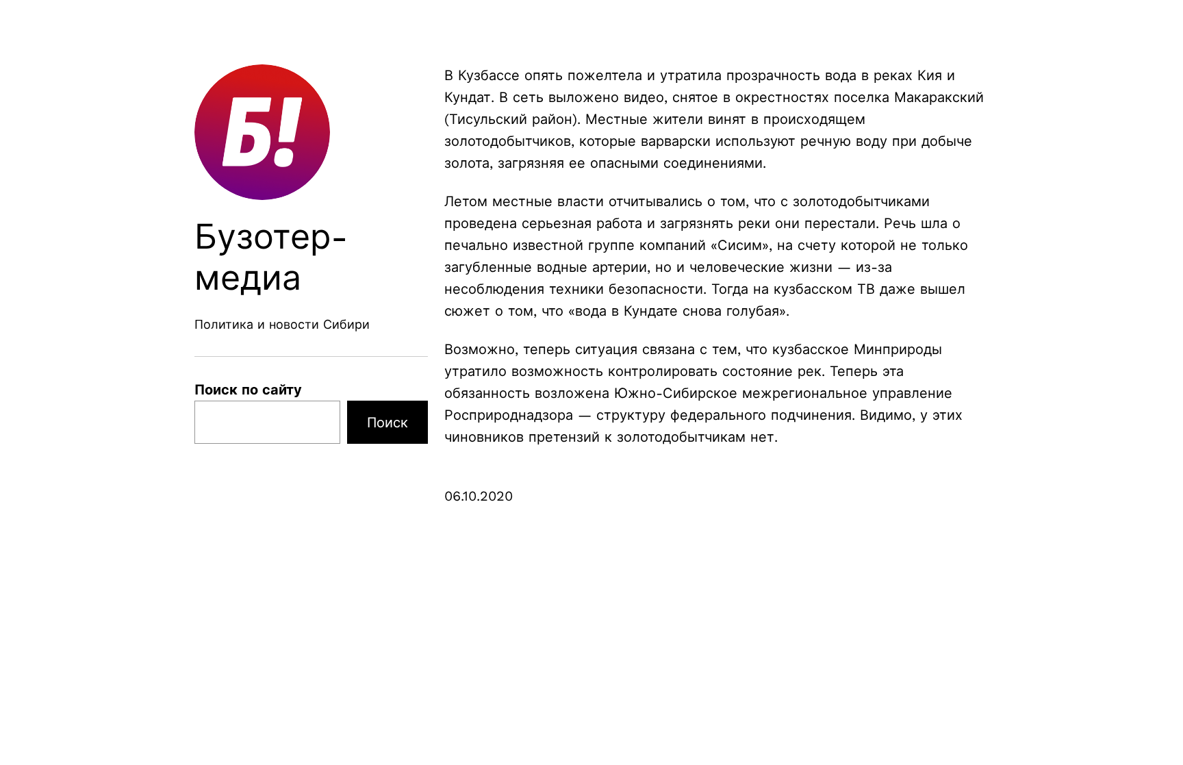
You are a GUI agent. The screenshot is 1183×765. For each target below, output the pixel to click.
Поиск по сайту (248, 389)
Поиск (387, 422)
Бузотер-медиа (271, 257)
